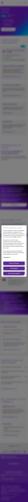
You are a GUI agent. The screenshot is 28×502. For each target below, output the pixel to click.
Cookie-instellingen (14, 263)
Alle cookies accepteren (14, 273)
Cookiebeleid (6, 257)
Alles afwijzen (14, 268)
